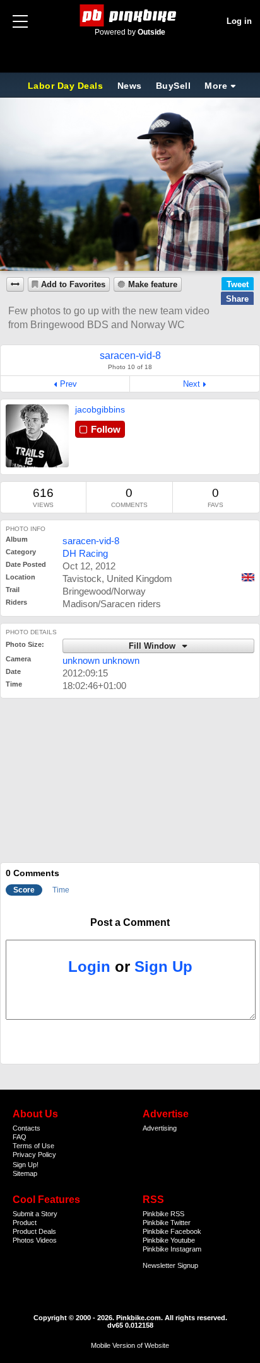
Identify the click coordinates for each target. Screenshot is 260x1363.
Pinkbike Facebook (172, 1231)
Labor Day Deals (67, 86)
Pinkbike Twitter (167, 1222)
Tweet (238, 284)
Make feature (152, 284)
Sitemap (25, 1173)
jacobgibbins (100, 409)
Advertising (160, 1128)
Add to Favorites (73, 284)
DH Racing (85, 553)
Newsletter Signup (170, 1265)
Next (191, 384)
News (129, 86)
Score (24, 890)
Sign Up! (25, 1164)
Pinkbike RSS (163, 1214)
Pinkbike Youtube (169, 1240)
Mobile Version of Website (130, 1345)
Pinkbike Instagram (172, 1249)
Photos (23, 1240)
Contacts (26, 1128)
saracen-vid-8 (90, 540)
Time (60, 890)
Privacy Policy (34, 1154)
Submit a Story (35, 1214)
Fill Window (153, 646)
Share (237, 299)
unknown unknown (100, 660)
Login (89, 966)
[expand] (15, 284)
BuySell (173, 86)
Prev (68, 384)
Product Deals (34, 1231)
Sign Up (163, 966)
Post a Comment (130, 922)
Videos (46, 1240)
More (215, 86)
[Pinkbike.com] (130, 15)
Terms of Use (33, 1145)
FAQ (20, 1137)
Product (25, 1222)
